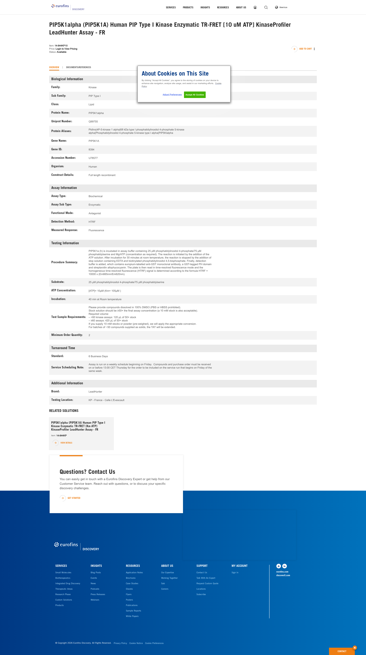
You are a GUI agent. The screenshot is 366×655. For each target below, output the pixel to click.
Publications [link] (132, 605)
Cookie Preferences (154, 643)
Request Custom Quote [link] (207, 584)
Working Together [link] (169, 578)
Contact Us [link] (201, 573)
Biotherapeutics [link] (62, 578)
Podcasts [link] (95, 589)
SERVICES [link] (171, 8)
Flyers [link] (129, 595)
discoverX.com (283, 575)
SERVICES (61, 566)
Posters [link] (129, 600)
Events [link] (94, 578)
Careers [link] (164, 589)
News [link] (93, 584)
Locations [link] (201, 589)
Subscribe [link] (201, 595)
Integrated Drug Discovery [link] (67, 584)
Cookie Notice (136, 643)
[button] (355, 646)
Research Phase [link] (63, 595)
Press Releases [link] (98, 595)
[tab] (54, 67)
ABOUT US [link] (241, 8)
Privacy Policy (120, 643)
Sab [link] (163, 584)
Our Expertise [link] (167, 573)
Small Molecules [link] (63, 573)
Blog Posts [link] (96, 573)
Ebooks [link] (129, 589)
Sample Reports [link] (133, 611)
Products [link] (59, 605)
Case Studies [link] (132, 584)
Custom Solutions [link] (63, 600)
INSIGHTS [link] (205, 8)
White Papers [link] (132, 616)
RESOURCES (133, 566)
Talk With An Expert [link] (205, 578)
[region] (184, 84)
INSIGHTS (96, 566)
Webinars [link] (95, 600)
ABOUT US (167, 566)
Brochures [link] (131, 578)
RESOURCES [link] (223, 8)
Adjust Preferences (172, 94)
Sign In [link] (235, 573)
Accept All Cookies (195, 95)
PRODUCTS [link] (188, 8)
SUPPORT (202, 566)
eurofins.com (282, 572)
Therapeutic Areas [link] (64, 589)
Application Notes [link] (134, 573)
